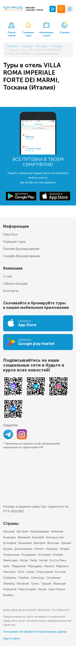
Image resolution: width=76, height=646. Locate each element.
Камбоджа (10, 560)
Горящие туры (28, 34)
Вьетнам (53, 543)
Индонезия (11, 554)
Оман (30, 572)
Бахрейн (38, 537)
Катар (24, 560)
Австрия (22, 531)
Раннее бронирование (21, 249)
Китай (43, 560)
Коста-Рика (57, 560)
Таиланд (8, 583)
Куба (6, 566)
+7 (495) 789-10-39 (52, 9)
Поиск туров (11, 34)
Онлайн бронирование (21, 256)
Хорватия (9, 589)
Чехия (42, 589)
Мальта (49, 566)
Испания (44, 554)
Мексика (9, 572)
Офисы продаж (15, 283)
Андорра (9, 537)
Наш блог (10, 234)
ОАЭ (21, 572)
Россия (60, 572)
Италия (57, 554)
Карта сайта (11, 638)
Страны (65, 32)
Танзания (22, 583)
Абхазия (9, 531)
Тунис (35, 583)
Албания (57, 531)
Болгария (9, 543)
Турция (46, 583)
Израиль (52, 549)
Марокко (62, 566)
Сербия (23, 577)
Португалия (44, 572)
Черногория (27, 589)
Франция (59, 583)
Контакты (10, 291)
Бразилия (25, 543)
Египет (39, 549)
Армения (24, 537)
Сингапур (37, 577)
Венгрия (39, 543)
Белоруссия (55, 537)
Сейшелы (9, 577)
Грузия (7, 549)
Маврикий (19, 566)
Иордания (28, 554)
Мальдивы (35, 566)
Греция (66, 543)
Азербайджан (39, 531)
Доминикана (23, 549)
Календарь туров (46, 34)
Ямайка (8, 595)
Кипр (33, 560)
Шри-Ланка (56, 589)
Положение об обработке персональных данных (35, 631)
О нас (7, 276)
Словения (53, 577)
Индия (64, 549)
